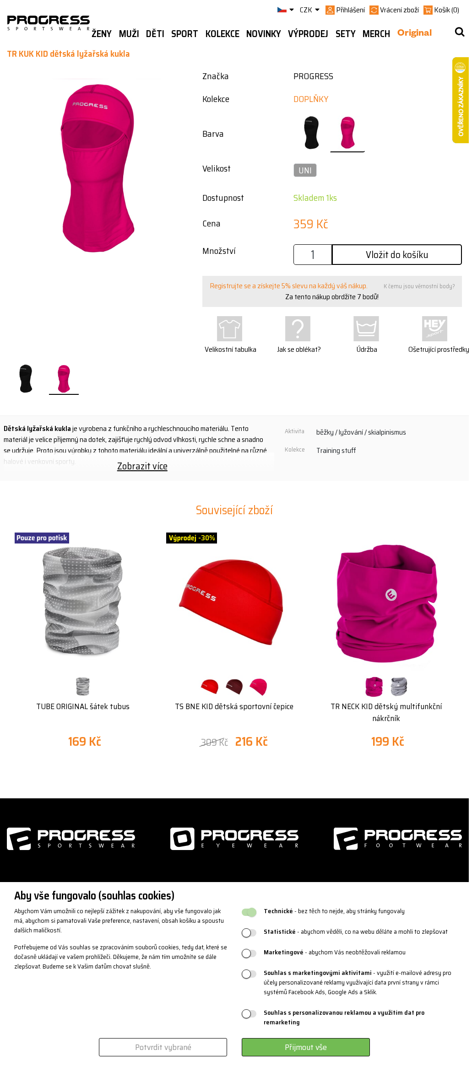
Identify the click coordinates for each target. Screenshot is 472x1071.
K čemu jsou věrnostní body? (419, 286)
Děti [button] (155, 34)
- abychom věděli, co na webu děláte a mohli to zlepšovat (356, 931)
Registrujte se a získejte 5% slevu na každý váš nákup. (289, 285)
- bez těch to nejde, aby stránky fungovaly (334, 911)
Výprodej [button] (308, 34)
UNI (305, 170)
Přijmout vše (306, 1047)
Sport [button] (184, 34)
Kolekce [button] (222, 34)
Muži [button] (129, 34)
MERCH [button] (376, 34)
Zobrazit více (142, 466)
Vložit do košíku (397, 254)
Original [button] (414, 34)
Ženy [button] (102, 34)
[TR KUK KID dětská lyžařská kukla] (25, 379)
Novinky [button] (263, 34)
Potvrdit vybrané (163, 1047)
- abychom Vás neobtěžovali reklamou (335, 952)
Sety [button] (346, 34)
